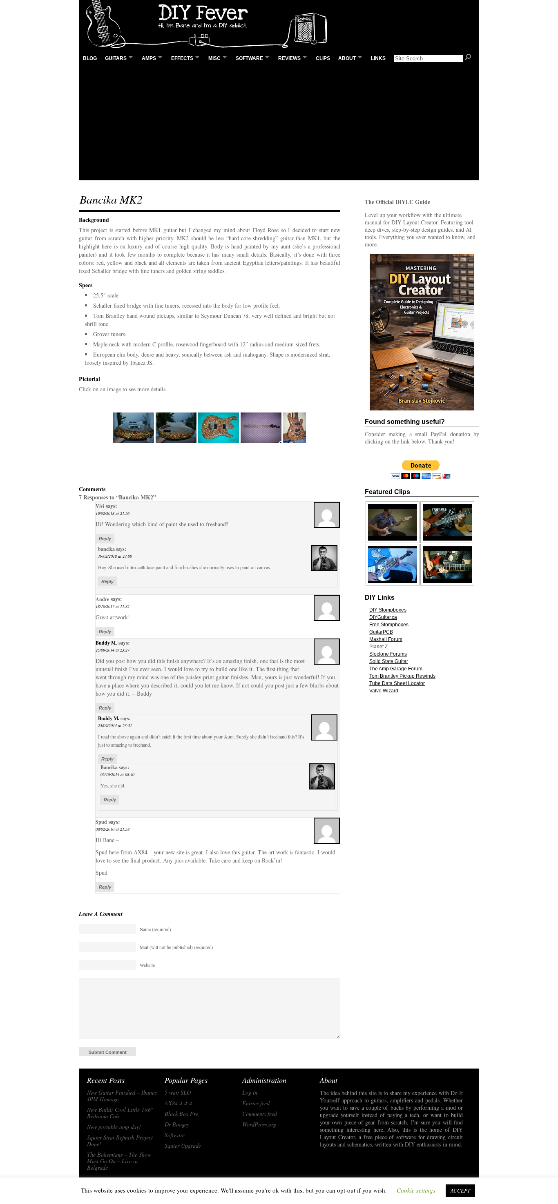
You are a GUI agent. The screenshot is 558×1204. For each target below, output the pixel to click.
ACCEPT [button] (460, 1190)
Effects (182, 58)
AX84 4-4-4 (178, 1103)
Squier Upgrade (183, 1145)
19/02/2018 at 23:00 (115, 556)
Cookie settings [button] (416, 1190)
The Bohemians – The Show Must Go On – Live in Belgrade (119, 1161)
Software (249, 58)
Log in (249, 1092)
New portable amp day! (114, 1127)
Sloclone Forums (388, 654)
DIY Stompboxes (387, 610)
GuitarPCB (381, 632)
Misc (214, 58)
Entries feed (256, 1103)
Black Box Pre (181, 1114)
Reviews (289, 58)
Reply (105, 538)
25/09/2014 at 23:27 (112, 650)
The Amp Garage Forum (395, 669)
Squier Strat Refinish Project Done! (120, 1140)
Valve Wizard (383, 691)
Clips (323, 58)
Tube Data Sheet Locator (397, 683)
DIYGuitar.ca (383, 617)
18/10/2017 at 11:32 (112, 606)
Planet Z (378, 647)
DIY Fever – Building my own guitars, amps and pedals (209, 24)
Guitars (116, 58)
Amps (149, 58)
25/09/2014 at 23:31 (115, 725)
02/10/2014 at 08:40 (117, 774)
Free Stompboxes (388, 624)
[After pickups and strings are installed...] (294, 427)
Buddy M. (106, 642)
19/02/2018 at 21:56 (112, 513)
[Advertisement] (279, 123)
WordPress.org (259, 1124)
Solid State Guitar (388, 661)
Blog (90, 58)
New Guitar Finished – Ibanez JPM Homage (121, 1095)
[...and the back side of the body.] (176, 427)
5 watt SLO (178, 1092)
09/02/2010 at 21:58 (112, 829)
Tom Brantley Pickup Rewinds (402, 676)
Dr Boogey (177, 1124)
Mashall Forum (385, 639)
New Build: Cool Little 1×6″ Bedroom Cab (120, 1113)
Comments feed (259, 1114)
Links (378, 58)
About (347, 58)
